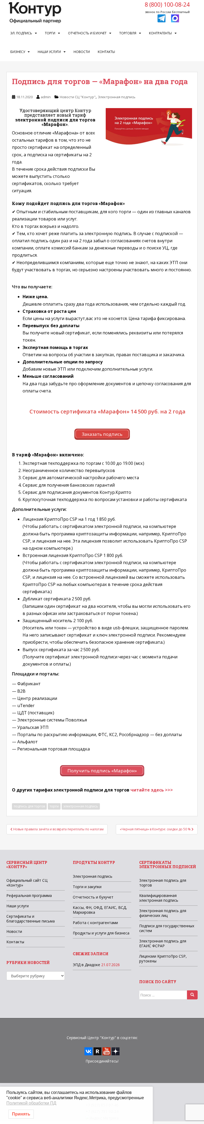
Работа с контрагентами (95, 922)
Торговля (127, 33)
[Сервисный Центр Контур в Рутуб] (97, 1050)
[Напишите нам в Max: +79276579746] (175, 17)
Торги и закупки (87, 886)
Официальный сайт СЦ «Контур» (27, 883)
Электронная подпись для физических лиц (162, 913)
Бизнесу (17, 52)
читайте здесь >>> (151, 790)
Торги (50, 33)
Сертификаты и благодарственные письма (30, 919)
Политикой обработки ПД (31, 1103)
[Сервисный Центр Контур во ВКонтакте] (88, 1050)
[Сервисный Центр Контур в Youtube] (106, 1050)
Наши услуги (49, 52)
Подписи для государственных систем (166, 928)
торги (54, 806)
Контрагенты (160, 33)
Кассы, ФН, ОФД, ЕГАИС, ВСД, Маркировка (100, 910)
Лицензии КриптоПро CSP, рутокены (163, 958)
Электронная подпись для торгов (162, 883)
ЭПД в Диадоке (86, 964)
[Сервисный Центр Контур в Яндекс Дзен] (116, 1050)
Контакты (106, 52)
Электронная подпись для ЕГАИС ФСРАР (162, 943)
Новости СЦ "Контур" (78, 97)
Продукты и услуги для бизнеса (101, 933)
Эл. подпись (21, 33)
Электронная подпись (116, 97)
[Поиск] (192, 994)
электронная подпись (80, 806)
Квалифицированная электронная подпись (158, 898)
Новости (82, 52)
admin (46, 97)
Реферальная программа (29, 895)
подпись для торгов (29, 806)
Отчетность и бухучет (87, 33)
